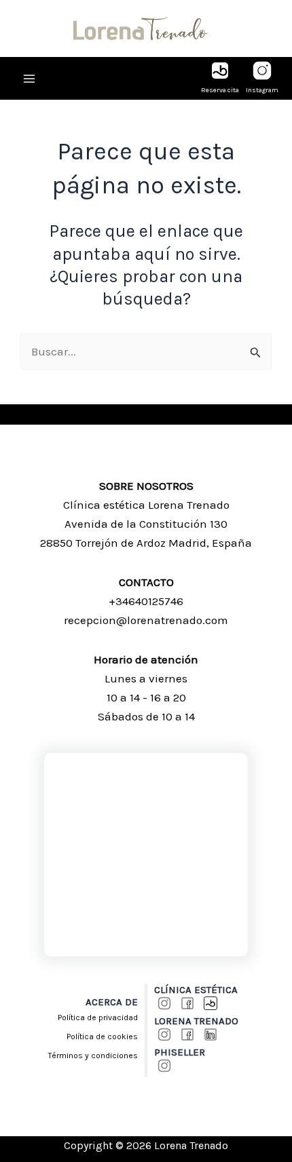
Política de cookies (102, 1036)
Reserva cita (220, 90)
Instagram (262, 90)
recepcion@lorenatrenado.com (146, 620)
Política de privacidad (98, 1017)
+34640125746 (146, 601)
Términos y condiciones (93, 1055)
